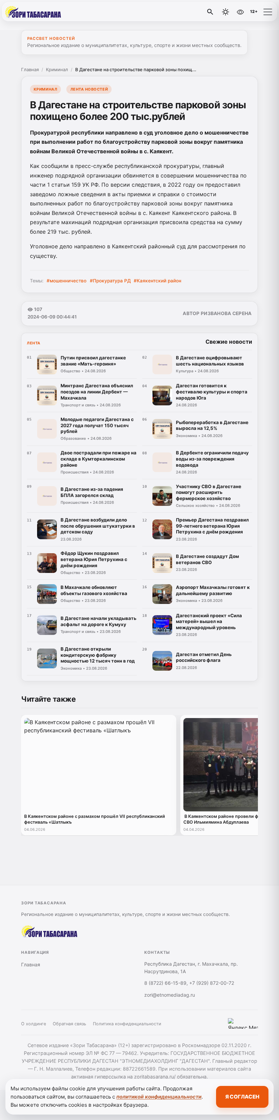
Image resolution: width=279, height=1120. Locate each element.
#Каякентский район (157, 280)
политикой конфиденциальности (158, 1096)
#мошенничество (66, 280)
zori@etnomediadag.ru (169, 995)
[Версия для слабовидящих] (240, 12)
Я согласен (242, 1096)
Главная (30, 69)
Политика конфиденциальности (127, 1023)
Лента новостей (89, 89)
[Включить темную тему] (225, 11)
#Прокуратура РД (110, 280)
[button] (267, 11)
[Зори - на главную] (33, 12)
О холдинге (33, 1023)
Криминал (57, 69)
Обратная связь (69, 1023)
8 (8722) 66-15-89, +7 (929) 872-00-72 (189, 983)
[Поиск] (210, 11)
